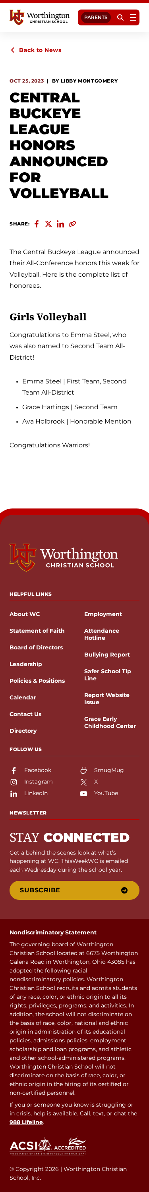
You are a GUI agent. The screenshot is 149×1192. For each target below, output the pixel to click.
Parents (96, 17)
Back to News (40, 50)
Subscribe (40, 890)
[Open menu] (133, 17)
